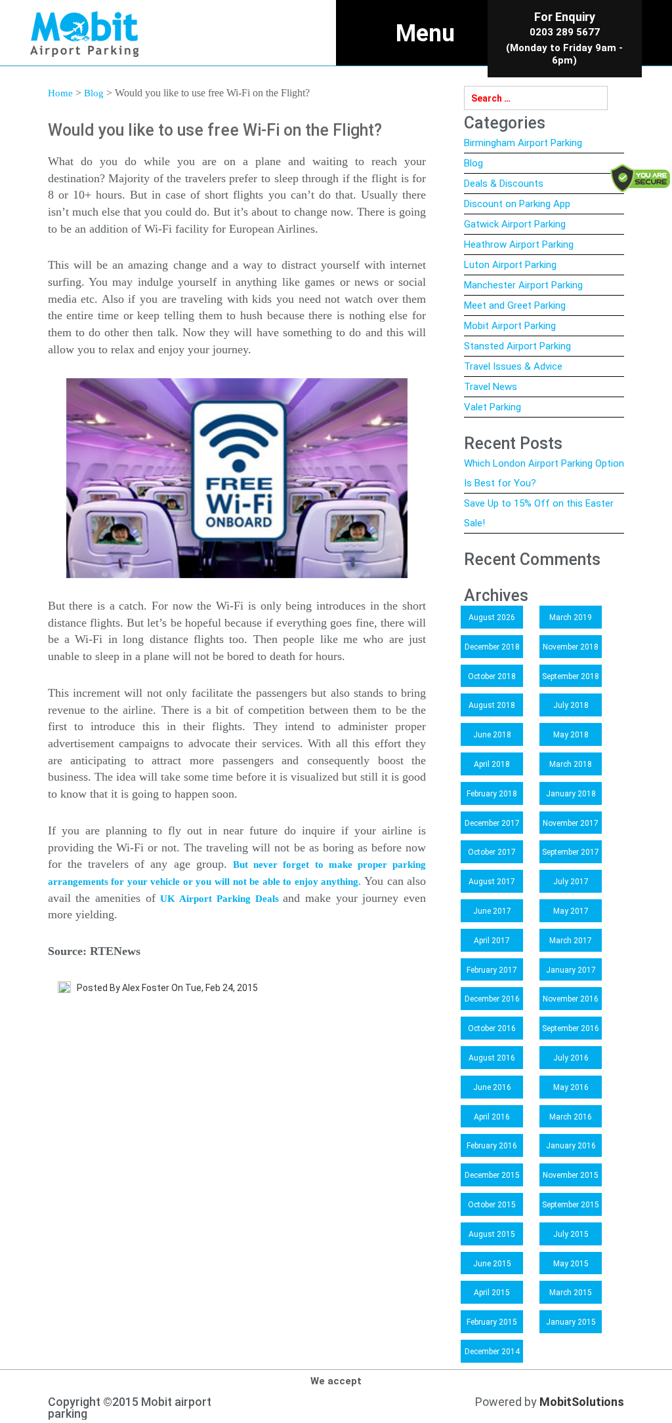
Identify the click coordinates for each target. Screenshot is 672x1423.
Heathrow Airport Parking (519, 244)
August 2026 (492, 617)
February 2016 (492, 1145)
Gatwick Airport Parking (515, 224)
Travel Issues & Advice (513, 366)
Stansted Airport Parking (517, 346)
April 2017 (492, 940)
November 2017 (570, 823)
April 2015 (492, 1292)
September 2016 (570, 1028)
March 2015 (570, 1292)
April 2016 (492, 1116)
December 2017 (492, 823)
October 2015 (492, 1204)
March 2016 (570, 1116)
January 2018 (571, 793)
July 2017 (571, 881)
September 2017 (570, 852)
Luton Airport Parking (510, 265)
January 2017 (571, 970)
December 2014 (492, 1351)
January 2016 (571, 1145)
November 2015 (570, 1175)
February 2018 (492, 793)
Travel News (490, 387)
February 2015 (492, 1322)
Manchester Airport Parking (523, 285)
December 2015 (492, 1175)
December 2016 (492, 999)
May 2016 (571, 1087)
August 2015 (492, 1234)
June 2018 (492, 734)
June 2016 (492, 1087)
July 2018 (571, 705)
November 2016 (570, 999)
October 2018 (492, 676)
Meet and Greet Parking (515, 305)
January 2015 (571, 1322)
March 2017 (570, 940)
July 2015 (571, 1234)
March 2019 (570, 617)
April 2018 (492, 764)
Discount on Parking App (517, 204)
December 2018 (492, 647)
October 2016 (492, 1028)
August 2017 (492, 881)
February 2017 (492, 970)
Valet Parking (492, 407)
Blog (94, 93)
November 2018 (570, 647)
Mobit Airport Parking (510, 326)
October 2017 (492, 852)
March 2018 (570, 764)
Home (60, 93)
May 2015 (571, 1263)
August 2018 (492, 705)
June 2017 (492, 911)
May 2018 (571, 734)
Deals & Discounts (503, 183)
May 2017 (571, 911)
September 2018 (570, 676)
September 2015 (570, 1204)
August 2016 (492, 1057)
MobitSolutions (581, 1402)
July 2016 (571, 1057)
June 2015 (492, 1263)
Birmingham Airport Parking (523, 143)
